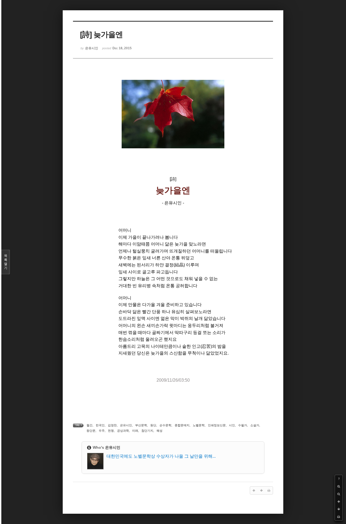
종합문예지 (182, 425)
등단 (153, 425)
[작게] (338, 494)
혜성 (159, 430)
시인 (232, 425)
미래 (135, 430)
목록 (5, 262)
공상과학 (123, 430)
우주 (102, 430)
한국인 (100, 425)
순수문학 (165, 425)
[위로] (338, 501)
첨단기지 (147, 430)
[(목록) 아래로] (338, 509)
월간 (89, 425)
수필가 (242, 425)
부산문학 (141, 425)
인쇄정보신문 (217, 425)
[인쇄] (338, 516)
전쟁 (111, 430)
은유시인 (126, 425)
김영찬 (112, 425)
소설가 (254, 425)
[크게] (338, 486)
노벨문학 (199, 425)
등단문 (90, 430)
